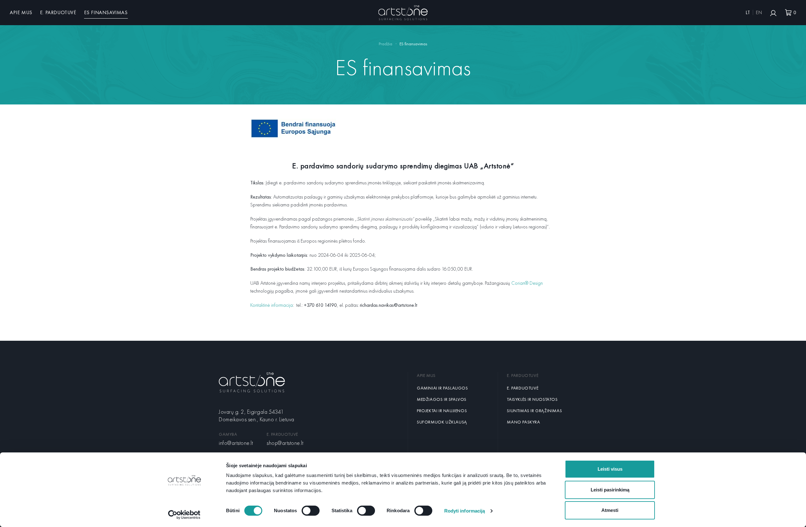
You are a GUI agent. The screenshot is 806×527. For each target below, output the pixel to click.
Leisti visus (610, 469)
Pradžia (385, 44)
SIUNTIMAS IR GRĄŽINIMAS (534, 410)
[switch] (311, 511)
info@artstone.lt (236, 442)
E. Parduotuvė (58, 12)
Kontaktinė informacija (271, 305)
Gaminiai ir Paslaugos (442, 388)
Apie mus (21, 12)
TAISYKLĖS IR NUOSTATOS (532, 399)
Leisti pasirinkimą (610, 489)
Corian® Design (527, 283)
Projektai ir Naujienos (442, 410)
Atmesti (609, 510)
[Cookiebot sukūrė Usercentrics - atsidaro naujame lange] (184, 514)
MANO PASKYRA (523, 422)
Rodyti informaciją (464, 510)
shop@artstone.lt (285, 442)
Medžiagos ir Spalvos (442, 399)
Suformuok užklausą (442, 422)
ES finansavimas (106, 12)
